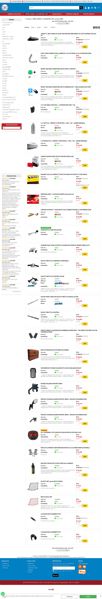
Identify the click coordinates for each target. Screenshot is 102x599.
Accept (88, 596)
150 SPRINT (5, 74)
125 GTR (4, 48)
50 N (3, 27)
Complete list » (17, 291)
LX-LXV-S (5, 114)
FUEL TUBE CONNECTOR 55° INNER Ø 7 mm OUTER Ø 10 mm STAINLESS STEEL (66, 53)
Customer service (33, 568)
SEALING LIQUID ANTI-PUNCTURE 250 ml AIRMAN (57, 463)
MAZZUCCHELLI (56, 14)
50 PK (4, 32)
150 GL (4, 71)
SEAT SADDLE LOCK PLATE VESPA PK (9, 280)
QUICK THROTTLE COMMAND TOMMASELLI (55, 261)
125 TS (4, 60)
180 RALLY (5, 90)
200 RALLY (5, 92)
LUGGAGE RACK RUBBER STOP (51, 514)
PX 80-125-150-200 (7, 22)
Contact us (6, 563)
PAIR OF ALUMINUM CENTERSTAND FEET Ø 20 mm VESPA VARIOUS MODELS (65, 447)
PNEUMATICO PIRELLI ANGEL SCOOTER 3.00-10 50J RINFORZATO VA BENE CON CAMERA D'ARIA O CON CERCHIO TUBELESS (11, 266)
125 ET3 (4, 53)
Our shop (5, 568)
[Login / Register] (86, 8)
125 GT (4, 46)
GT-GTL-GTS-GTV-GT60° (9, 99)
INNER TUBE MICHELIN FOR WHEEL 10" (10, 214)
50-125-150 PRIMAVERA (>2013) (10, 109)
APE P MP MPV (6, 116)
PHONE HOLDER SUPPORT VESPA (51, 383)
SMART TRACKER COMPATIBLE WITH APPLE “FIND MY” (58, 69)
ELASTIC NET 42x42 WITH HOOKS (51, 481)
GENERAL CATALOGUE (14, 14)
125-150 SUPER (6, 67)
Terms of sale (31, 565)
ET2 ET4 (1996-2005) (7, 102)
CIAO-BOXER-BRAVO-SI (8, 97)
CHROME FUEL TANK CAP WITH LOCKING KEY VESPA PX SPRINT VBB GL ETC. (65, 245)
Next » (67, 23)
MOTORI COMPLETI (88, 14)
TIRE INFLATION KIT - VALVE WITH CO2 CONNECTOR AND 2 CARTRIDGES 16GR (66, 209)
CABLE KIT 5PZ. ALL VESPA (9, 242)
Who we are (6, 565)
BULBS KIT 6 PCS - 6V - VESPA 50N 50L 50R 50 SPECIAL (10, 231)
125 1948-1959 (6, 43)
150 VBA (4, 78)
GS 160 (4, 85)
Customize (70, 596)
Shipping (30, 570)
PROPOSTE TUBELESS (72, 14)
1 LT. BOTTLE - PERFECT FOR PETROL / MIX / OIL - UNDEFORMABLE (63, 123)
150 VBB (4, 81)
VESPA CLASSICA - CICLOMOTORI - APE (36, 14)
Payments (31, 563)
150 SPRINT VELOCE (8, 76)
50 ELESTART (6, 25)
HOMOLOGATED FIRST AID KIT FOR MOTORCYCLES (57, 156)
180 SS (4, 88)
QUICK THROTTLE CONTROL (50, 312)
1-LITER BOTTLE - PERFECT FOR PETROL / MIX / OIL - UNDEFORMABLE (64, 141)
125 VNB (4, 64)
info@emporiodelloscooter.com (60, 556)
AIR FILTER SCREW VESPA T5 (10, 288)
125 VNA (4, 62)
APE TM (4, 119)
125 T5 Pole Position (7, 57)
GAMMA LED (6, 107)
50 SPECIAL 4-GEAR (7, 39)
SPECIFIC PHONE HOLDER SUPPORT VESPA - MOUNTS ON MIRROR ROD (64, 399)
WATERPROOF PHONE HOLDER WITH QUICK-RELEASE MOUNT (61, 368)
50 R (3, 34)
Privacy (30, 572)
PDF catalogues (83, 563)
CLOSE (100, 596)
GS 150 (4, 83)
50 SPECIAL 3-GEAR (7, 36)
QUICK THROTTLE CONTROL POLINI (52, 276)
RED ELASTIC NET (46, 497)
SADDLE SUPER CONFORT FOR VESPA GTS (11, 190)
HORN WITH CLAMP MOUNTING (51, 230)
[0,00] (89, 8)
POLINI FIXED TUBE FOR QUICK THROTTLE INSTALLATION (59, 297)
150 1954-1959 (6, 69)
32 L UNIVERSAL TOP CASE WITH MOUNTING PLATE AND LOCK (61, 432)
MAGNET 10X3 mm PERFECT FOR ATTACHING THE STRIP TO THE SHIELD (64, 174)
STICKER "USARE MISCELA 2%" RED (10, 223)
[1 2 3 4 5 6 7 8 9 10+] (79, 47)
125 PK (4, 50)
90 (3, 41)
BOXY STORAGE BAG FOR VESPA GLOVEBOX (55, 350)
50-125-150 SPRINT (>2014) (9, 112)
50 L (3, 29)
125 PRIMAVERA (6, 55)
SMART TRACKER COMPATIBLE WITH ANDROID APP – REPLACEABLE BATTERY (66, 87)
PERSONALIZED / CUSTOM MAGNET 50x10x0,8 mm (57, 194)
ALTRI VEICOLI (6, 105)
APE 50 (4, 95)
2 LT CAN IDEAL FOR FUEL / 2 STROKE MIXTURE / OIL (10, 251)
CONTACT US (81, 557)
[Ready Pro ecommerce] (51, 589)
